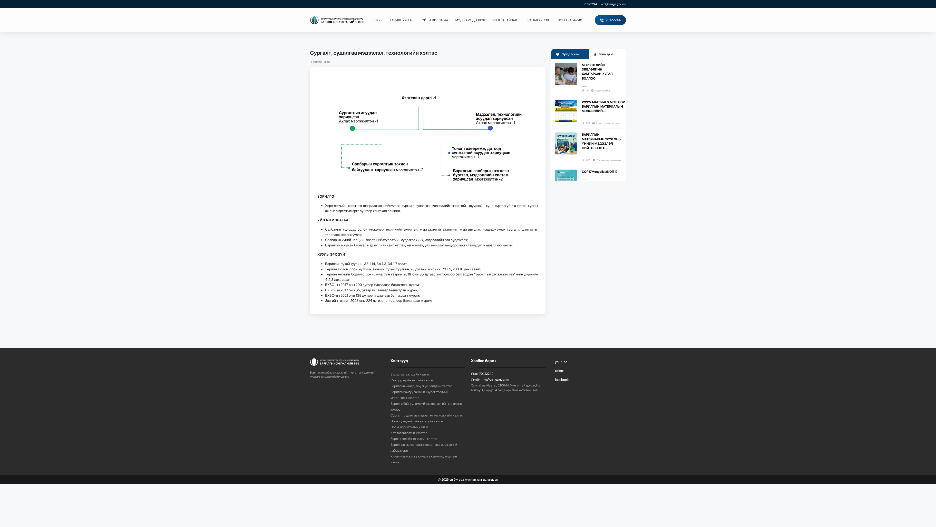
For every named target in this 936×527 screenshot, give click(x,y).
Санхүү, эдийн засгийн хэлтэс (412, 380)
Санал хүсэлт (539, 20)
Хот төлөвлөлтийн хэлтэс (408, 433)
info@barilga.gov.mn (613, 4)
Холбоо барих (570, 20)
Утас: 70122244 (482, 373)
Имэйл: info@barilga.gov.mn (490, 379)
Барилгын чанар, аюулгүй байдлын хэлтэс (421, 386)
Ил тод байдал (504, 20)
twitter (559, 371)
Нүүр (378, 20)
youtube (561, 362)
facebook (562, 379)
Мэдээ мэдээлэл (470, 20)
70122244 (590, 4)
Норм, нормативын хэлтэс (409, 427)
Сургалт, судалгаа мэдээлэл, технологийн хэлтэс (426, 415)
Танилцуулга (401, 20)
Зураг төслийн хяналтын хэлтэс (413, 439)
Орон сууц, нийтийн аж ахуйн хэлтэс (417, 421)
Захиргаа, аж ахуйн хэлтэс (410, 374)
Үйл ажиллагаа (435, 20)
